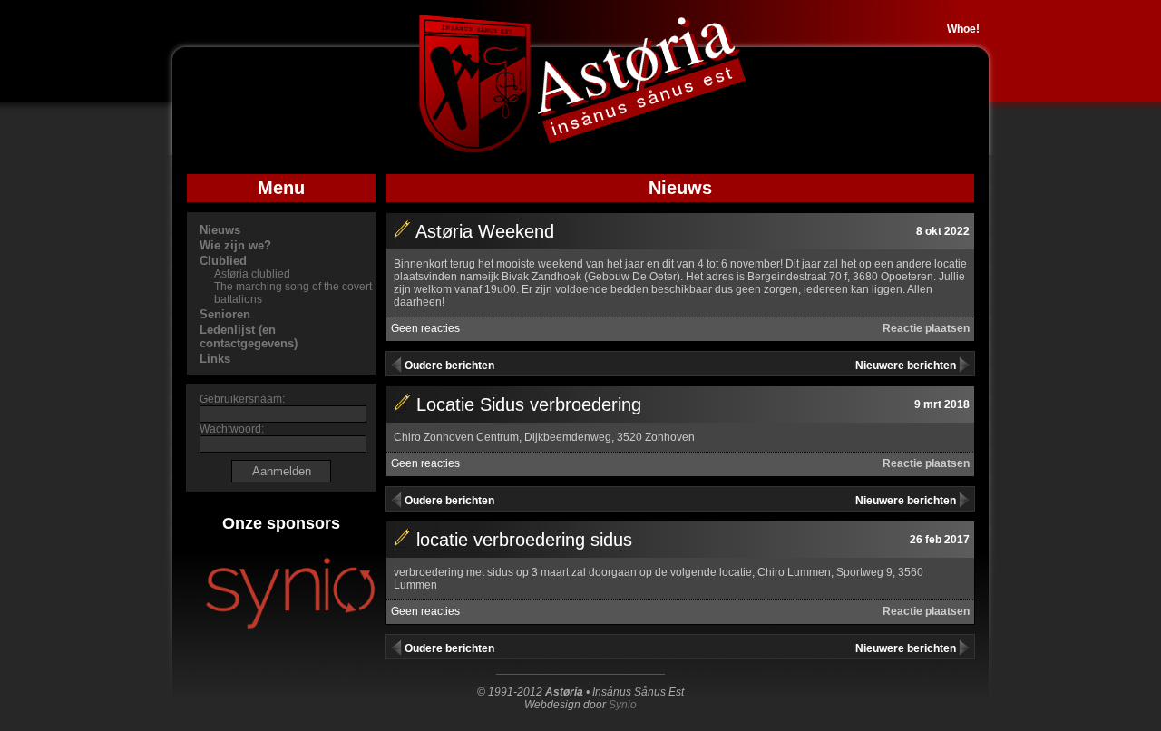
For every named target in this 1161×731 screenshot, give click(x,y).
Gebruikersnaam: (242, 399)
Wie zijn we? (235, 245)
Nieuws (220, 230)
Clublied (223, 261)
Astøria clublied (252, 274)
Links (215, 359)
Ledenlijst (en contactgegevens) (249, 336)
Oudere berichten (449, 365)
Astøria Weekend (484, 231)
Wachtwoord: (232, 429)
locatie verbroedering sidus (524, 540)
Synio (623, 704)
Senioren (225, 314)
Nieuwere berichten (905, 365)
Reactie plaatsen (926, 328)
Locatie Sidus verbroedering (528, 404)
